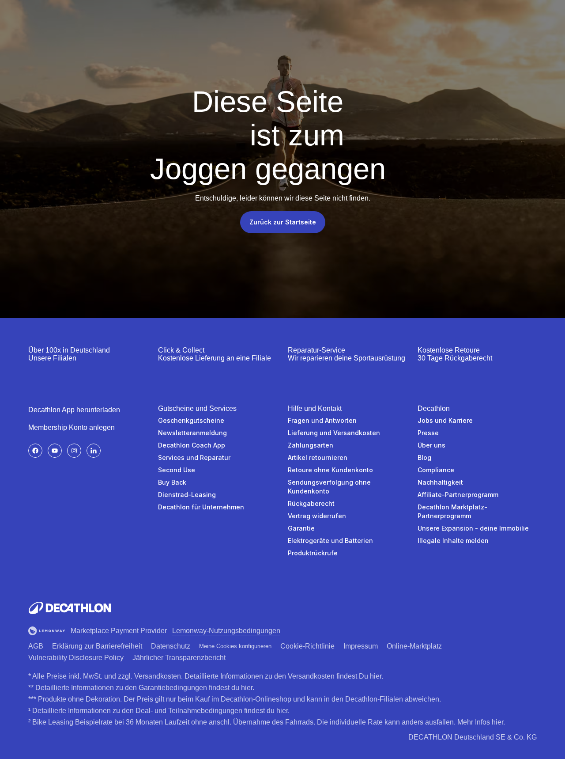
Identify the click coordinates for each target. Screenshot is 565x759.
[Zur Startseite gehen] (69, 608)
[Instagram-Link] (74, 451)
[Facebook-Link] (35, 451)
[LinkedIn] (94, 451)
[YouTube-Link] (55, 451)
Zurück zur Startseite (282, 222)
